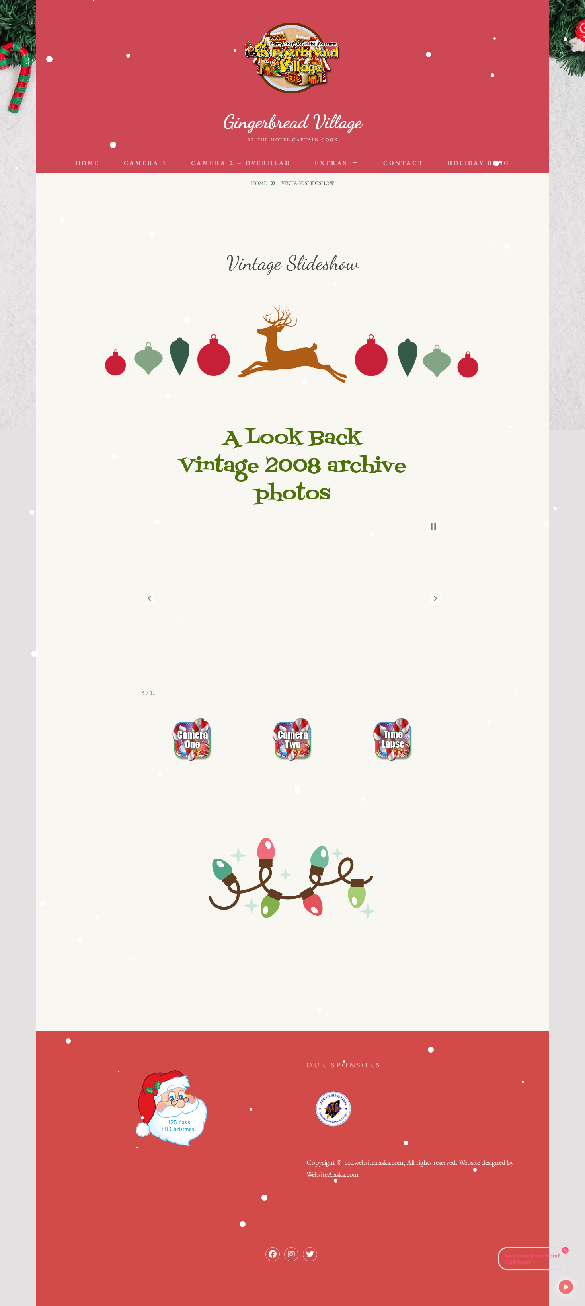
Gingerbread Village (292, 121)
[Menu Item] (310, 1254)
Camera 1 (145, 163)
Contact (403, 163)
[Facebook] (272, 1254)
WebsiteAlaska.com (332, 1174)
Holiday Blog (478, 163)
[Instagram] (291, 1254)
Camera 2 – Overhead (241, 163)
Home (88, 163)
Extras (331, 163)
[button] (149, 598)
